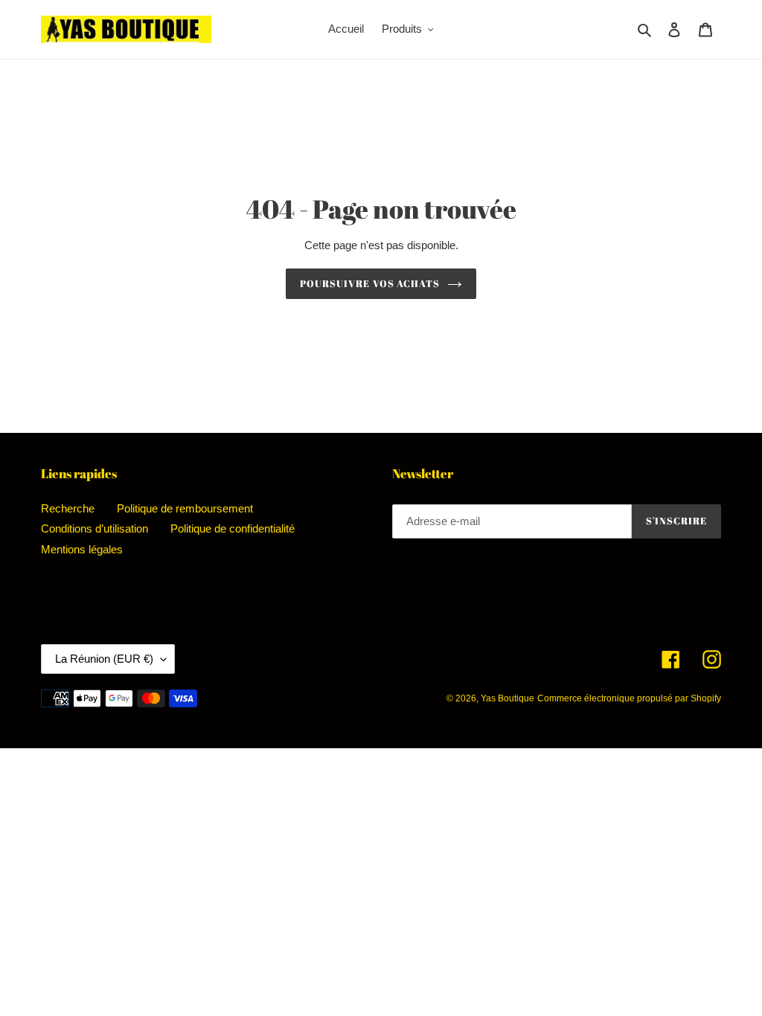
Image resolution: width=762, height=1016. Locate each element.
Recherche (68, 508)
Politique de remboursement (185, 508)
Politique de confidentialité (232, 528)
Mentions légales (82, 549)
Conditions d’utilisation (94, 528)
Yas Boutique (507, 698)
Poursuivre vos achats (370, 283)
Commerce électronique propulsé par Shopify (629, 698)
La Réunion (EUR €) (104, 658)
